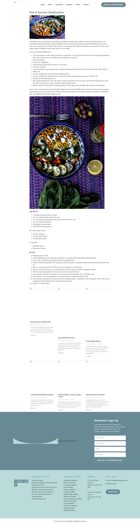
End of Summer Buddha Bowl (40, 322)
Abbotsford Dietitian (70, 480)
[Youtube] (19, 481)
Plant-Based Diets (38, 485)
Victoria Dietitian (69, 508)
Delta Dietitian (68, 487)
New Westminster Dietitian (73, 499)
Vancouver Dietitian (70, 506)
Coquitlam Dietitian (70, 485)
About (50, 4)
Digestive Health (37, 480)
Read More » (33, 335)
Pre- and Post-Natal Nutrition (42, 494)
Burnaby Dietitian (70, 482)
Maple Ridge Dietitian (71, 494)
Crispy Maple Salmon (93, 341)
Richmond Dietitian (70, 501)
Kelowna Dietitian (70, 489)
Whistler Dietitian (69, 510)
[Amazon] (15, 481)
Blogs (78, 4)
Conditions (59, 4)
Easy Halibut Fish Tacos (66, 338)
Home (42, 4)
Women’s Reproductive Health (42, 489)
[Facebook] (26, 481)
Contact (86, 4)
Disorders (54, 482)
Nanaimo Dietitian (70, 496)
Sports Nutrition (37, 496)
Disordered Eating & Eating (41, 482)
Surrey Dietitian (69, 503)
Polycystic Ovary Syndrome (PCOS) (44, 487)
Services (69, 4)
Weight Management (39, 499)
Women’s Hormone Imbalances (43, 492)
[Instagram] (23, 481)
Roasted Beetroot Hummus (95, 395)
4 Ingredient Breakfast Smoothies (41, 395)
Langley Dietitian (69, 492)
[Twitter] (15, 484)
